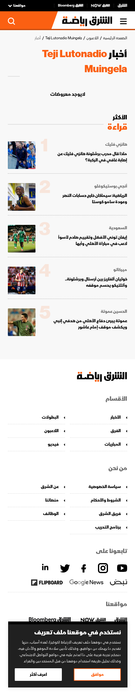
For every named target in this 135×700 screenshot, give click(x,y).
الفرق (116, 430)
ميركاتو (120, 270)
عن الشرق (50, 486)
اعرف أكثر (38, 674)
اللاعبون (92, 38)
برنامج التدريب (108, 527)
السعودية (118, 228)
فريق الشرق (110, 513)
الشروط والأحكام (106, 500)
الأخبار (116, 417)
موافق (97, 674)
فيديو (53, 444)
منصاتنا (52, 500)
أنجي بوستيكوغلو (110, 186)
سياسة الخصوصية (105, 486)
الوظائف (51, 513)
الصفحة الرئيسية (115, 38)
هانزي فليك (116, 144)
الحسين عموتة (114, 311)
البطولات (50, 417)
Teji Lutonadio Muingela (63, 38)
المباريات (113, 444)
